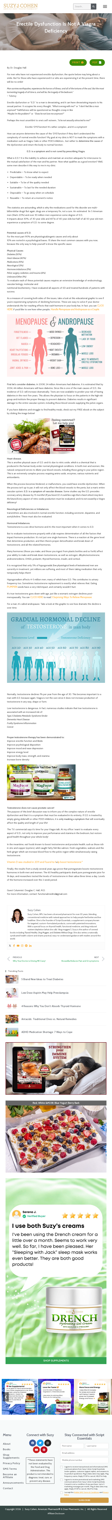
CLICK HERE (36, 597)
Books (6, 1270)
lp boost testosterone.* (70, 862)
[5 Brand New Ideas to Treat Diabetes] (12, 979)
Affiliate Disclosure (56, 1334)
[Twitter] (10, 945)
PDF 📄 (97, 62)
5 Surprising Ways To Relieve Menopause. (71, 597)
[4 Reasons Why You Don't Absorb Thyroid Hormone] (12, 1006)
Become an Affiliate (10, 1297)
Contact (8, 1309)
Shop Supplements (11, 1277)
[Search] (93, 6)
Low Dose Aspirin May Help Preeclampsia (45, 992)
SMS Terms (10, 1290)
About (7, 1265)
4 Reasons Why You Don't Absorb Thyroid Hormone (51, 1006)
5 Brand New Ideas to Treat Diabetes (42, 979)
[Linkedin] (30, 945)
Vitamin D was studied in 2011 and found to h (31, 862)
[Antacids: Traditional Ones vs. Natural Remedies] (12, 1019)
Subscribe (84, 1321)
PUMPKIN (12, 586)
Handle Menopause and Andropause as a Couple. (75, 309)
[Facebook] (14, 945)
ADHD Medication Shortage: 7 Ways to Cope (46, 1032)
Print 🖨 (78, 62)
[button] (105, 6)
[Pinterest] (26, 945)
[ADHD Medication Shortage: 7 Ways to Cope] (12, 1032)
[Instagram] (22, 945)
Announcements (11, 1304)
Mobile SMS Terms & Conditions (86, 1313)
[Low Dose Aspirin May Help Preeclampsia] (12, 993)
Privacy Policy (11, 1284)
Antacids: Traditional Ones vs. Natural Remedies (49, 1019)
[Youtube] (18, 945)
